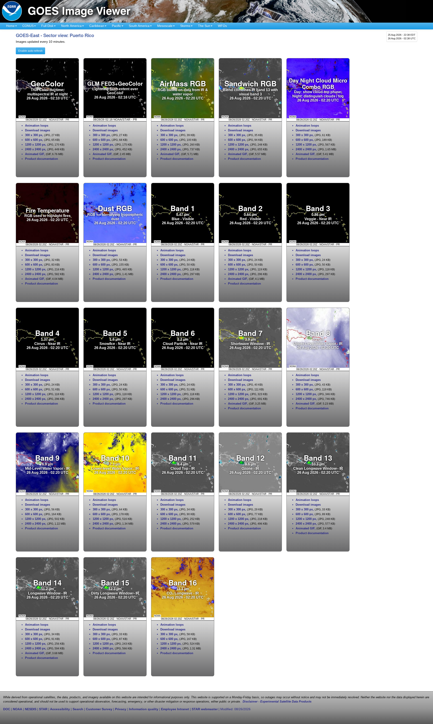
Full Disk (47, 26)
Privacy (120, 709)
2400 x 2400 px (35, 149)
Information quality (143, 709)
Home (10, 26)
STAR (43, 709)
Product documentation (41, 158)
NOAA (17, 709)
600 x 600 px (33, 139)
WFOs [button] (222, 26)
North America (71, 26)
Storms (185, 26)
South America (139, 26)
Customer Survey (99, 709)
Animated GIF (34, 154)
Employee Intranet (175, 709)
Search (78, 709)
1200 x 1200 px (35, 144)
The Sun (204, 26)
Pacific (116, 26)
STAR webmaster (205, 709)
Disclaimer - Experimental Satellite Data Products (277, 701)
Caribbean (96, 26)
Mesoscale (165, 26)
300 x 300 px (33, 135)
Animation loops (36, 125)
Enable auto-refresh (30, 50)
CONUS (28, 26)
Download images (37, 130)
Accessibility (60, 709)
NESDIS (30, 709)
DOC (6, 709)
